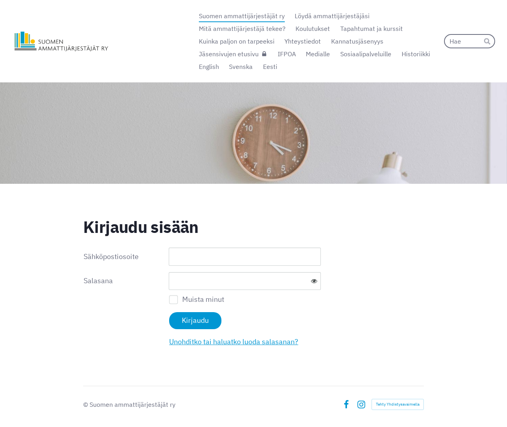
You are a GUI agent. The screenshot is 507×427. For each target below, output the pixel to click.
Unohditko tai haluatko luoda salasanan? (233, 341)
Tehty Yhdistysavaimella (397, 404)
